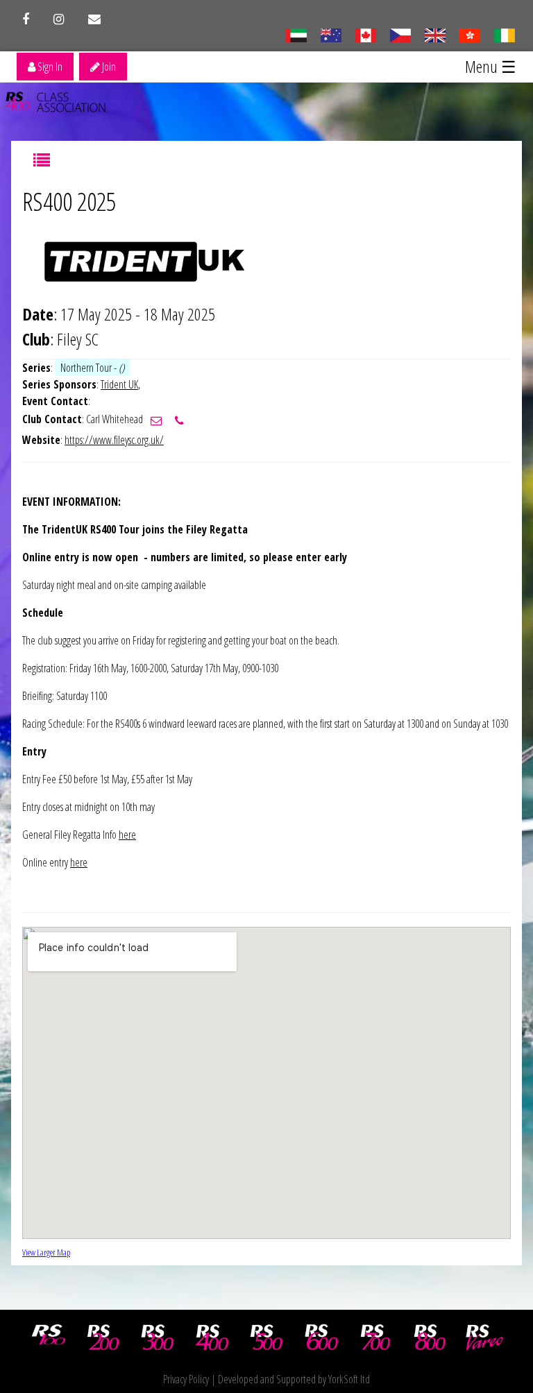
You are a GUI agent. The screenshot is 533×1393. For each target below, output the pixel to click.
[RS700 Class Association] (375, 1337)
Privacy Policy (186, 1379)
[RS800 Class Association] (430, 1337)
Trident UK (119, 384)
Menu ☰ (490, 66)
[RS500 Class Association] (266, 1337)
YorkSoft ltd (349, 1379)
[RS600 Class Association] (321, 1337)
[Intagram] (58, 19)
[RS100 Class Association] (48, 1337)
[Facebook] (25, 19)
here (127, 834)
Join (108, 66)
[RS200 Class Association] (103, 1337)
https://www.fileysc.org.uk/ (114, 439)
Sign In (48, 66)
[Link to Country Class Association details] (296, 34)
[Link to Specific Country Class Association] (435, 34)
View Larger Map (46, 1252)
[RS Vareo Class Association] (484, 1337)
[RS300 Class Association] (157, 1337)
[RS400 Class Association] (212, 1337)
